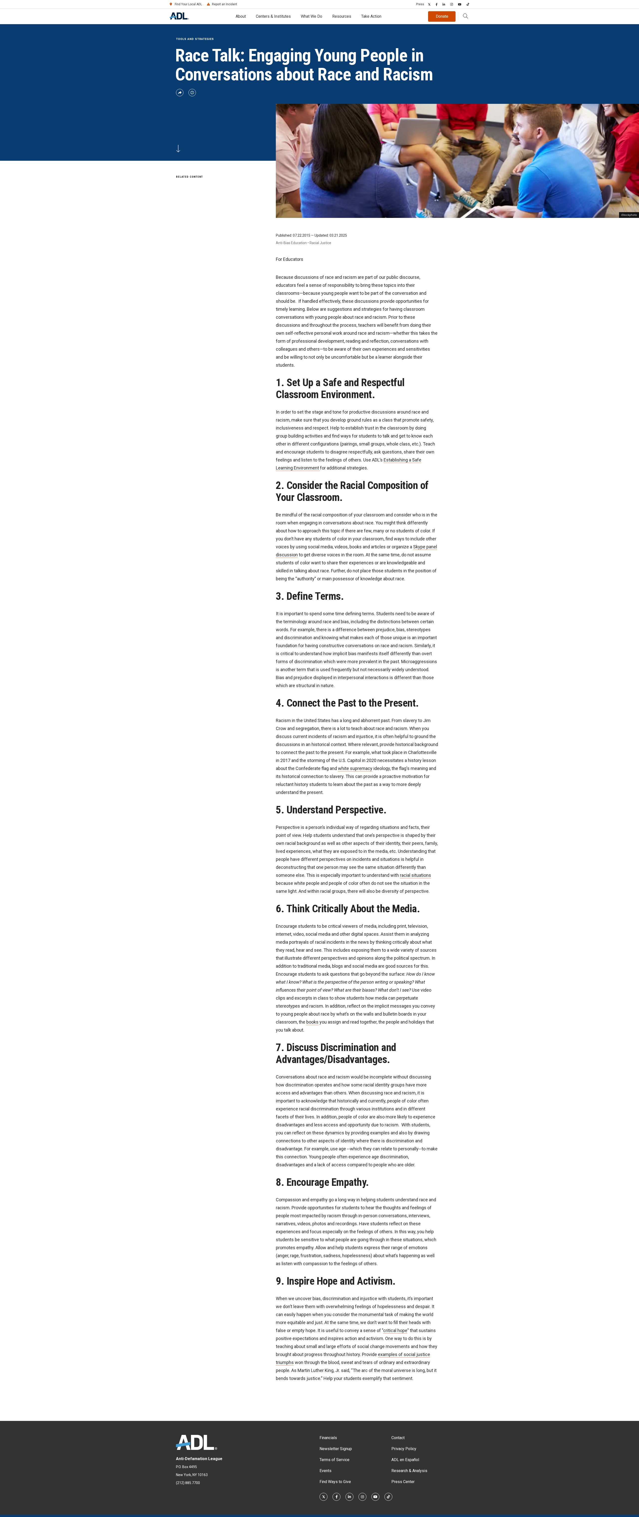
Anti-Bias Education (291, 243)
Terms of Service (334, 1459)
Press (420, 4)
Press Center (403, 1481)
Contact (398, 1437)
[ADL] (179, 18)
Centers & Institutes (273, 16)
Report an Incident (224, 4)
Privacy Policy (403, 1448)
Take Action (371, 16)
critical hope (395, 1330)
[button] (465, 16)
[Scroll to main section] (178, 148)
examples (387, 1354)
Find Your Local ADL (188, 4)
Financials (328, 1437)
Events (325, 1470)
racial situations (415, 875)
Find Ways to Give (335, 1481)
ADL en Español (405, 1459)
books (312, 1022)
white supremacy (355, 768)
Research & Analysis (409, 1470)
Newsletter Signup (336, 1448)
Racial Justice (320, 243)
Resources (341, 16)
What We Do (311, 16)
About (241, 16)
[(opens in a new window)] (323, 1497)
